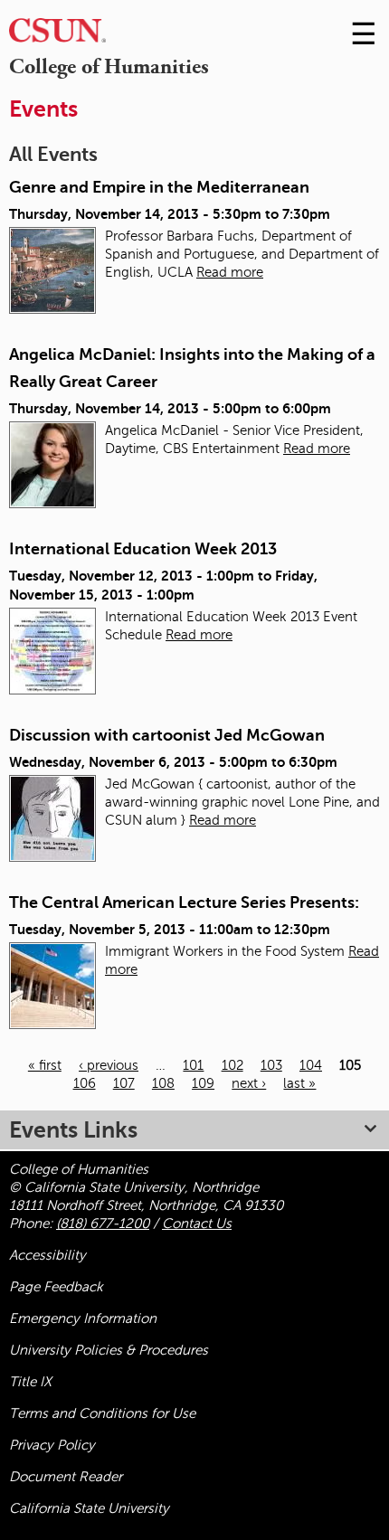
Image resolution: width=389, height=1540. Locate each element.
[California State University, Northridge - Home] (57, 35)
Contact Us (197, 1223)
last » (299, 1083)
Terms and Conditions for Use (102, 1413)
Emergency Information (83, 1318)
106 (84, 1083)
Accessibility (47, 1255)
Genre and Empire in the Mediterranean (159, 187)
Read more (229, 272)
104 (310, 1065)
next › (249, 1083)
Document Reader (65, 1476)
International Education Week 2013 (143, 549)
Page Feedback (56, 1287)
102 (232, 1065)
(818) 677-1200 (102, 1223)
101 (193, 1065)
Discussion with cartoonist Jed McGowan (167, 735)
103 (271, 1065)
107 (124, 1083)
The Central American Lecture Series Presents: (184, 902)
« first (45, 1065)
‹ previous (108, 1065)
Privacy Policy (52, 1445)
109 (203, 1083)
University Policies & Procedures (108, 1350)
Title (30, 1382)
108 (163, 1083)
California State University (89, 1508)
